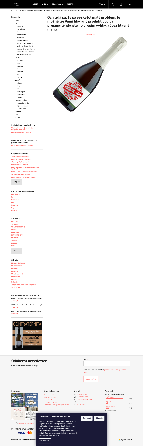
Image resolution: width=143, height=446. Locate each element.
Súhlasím (99, 418)
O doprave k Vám (49, 395)
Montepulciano (16, 265)
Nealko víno (20, 37)
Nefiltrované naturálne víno (25, 46)
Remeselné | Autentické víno (26, 49)
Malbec (14, 279)
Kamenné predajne (50, 397)
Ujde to (108, 402)
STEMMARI (15, 224)
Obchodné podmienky (51, 402)
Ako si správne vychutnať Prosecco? (23, 177)
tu (61, 435)
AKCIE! (17, 20)
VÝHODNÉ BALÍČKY (21, 100)
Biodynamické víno (23, 40)
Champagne (21, 92)
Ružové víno (21, 32)
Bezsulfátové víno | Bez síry (25, 52)
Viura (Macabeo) (17, 274)
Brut (18, 69)
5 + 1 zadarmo (21, 109)
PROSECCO (18, 57)
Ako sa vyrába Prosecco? (19, 162)
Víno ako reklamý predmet (52, 400)
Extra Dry (20, 72)
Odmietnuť (87, 418)
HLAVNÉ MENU (89, 34)
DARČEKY (18, 111)
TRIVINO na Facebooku (84, 399)
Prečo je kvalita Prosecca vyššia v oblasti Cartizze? (25, 168)
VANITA (13, 229)
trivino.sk (80, 402)
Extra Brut (20, 66)
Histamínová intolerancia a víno (22, 145)
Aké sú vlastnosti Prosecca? (21, 159)
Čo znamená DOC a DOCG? (20, 164)
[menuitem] (35, 4)
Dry (18, 74)
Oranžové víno (21, 35)
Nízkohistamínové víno (24, 54)
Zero (18, 63)
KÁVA (16, 114)
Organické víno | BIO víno (25, 43)
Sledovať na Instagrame (26, 423)
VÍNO (16, 23)
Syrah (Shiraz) (16, 287)
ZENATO (14, 240)
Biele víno (20, 26)
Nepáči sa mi (110, 406)
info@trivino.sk (82, 394)
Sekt (18, 89)
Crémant (19, 83)
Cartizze (19, 77)
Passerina (14, 271)
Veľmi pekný (110, 397)
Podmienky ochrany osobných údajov (56, 405)
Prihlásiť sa (91, 379)
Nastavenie (44, 441)
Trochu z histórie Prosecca (20, 156)
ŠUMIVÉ (17, 80)
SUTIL (13, 246)
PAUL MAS (15, 232)
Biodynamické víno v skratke (21, 132)
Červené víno (21, 29)
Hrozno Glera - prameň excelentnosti (24, 171)
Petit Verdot (15, 276)
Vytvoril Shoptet (126, 440)
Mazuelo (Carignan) (18, 263)
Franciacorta (21, 94)
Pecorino (14, 268)
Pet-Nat (19, 97)
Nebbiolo (14, 282)
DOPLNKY (18, 117)
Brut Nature (20, 60)
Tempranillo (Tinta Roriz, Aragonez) (23, 284)
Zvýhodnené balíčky (23, 106)
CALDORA (14, 221)
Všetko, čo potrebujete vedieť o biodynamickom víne (22, 128)
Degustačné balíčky (23, 103)
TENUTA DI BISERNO (18, 227)
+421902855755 (82, 397)
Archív (16, 182)
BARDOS (14, 243)
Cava (18, 86)
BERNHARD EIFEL (17, 235)
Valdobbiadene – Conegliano (21, 174)
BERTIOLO (14, 238)
